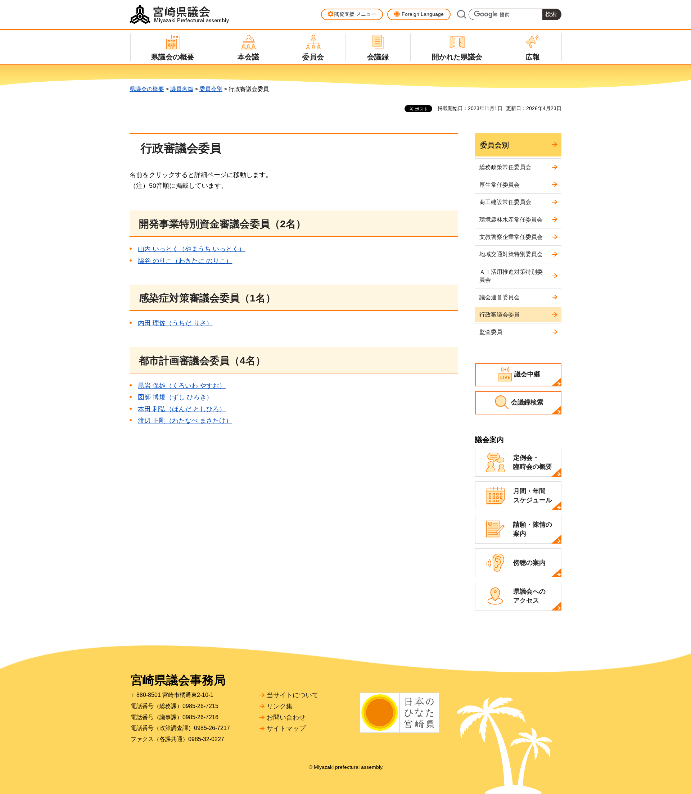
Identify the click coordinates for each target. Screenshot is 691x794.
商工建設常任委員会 (505, 202)
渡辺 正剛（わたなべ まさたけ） (185, 420)
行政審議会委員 (499, 315)
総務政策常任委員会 (505, 167)
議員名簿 (181, 89)
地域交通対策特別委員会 (511, 254)
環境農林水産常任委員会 (511, 220)
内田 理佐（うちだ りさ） (175, 323)
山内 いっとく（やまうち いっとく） (191, 249)
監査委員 (490, 332)
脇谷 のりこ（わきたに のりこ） (185, 260)
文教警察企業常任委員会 (511, 237)
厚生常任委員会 (499, 185)
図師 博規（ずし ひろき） (175, 397)
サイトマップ (286, 728)
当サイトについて (293, 695)
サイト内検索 (461, 14)
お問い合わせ (286, 717)
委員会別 (210, 89)
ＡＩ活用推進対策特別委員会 (511, 276)
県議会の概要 (147, 89)
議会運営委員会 (499, 297)
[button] (352, 14)
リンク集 (280, 706)
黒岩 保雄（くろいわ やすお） (182, 385)
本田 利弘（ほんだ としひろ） (182, 409)
